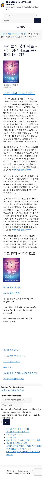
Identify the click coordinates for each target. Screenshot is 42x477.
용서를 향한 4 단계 (11, 293)
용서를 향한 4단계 (11, 350)
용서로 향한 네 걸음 (11, 287)
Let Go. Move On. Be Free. (12, 390)
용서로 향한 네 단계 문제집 (17, 432)
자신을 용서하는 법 (11, 361)
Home (2, 34)
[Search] (37, 21)
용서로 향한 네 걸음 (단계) (17, 429)
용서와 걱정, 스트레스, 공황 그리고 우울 (20, 373)
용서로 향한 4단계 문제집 (14, 356)
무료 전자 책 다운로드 (19, 93)
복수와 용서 (8, 367)
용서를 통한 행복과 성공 (13, 379)
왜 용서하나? (20, 34)
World (10, 34)
